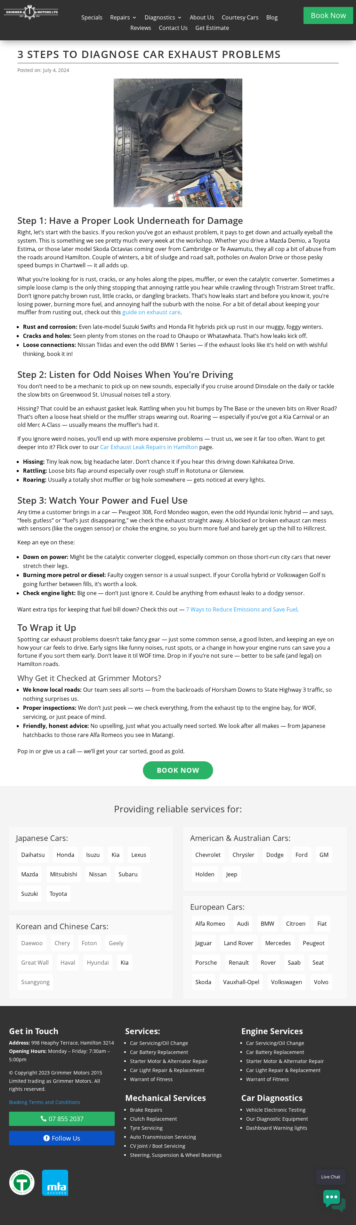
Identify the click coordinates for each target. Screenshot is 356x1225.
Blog (272, 18)
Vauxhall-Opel (241, 982)
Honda (65, 855)
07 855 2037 (66, 1118)
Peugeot (314, 943)
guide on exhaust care (151, 312)
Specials (92, 18)
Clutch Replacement (153, 1119)
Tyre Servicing (146, 1128)
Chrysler (243, 855)
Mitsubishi (63, 874)
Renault (239, 962)
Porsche (206, 962)
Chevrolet (208, 855)
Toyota (58, 894)
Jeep (231, 874)
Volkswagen (286, 982)
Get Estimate (212, 28)
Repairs (120, 18)
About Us (202, 18)
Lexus (138, 855)
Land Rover (238, 943)
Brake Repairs (146, 1109)
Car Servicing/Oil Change (159, 1043)
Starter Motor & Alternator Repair (169, 1061)
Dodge (275, 855)
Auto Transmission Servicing (163, 1137)
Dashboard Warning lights (276, 1128)
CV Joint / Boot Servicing (157, 1146)
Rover (268, 962)
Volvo (321, 982)
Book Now (328, 15)
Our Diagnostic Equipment (277, 1119)
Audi (243, 923)
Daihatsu (33, 855)
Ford (302, 855)
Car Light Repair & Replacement (167, 1070)
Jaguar (203, 943)
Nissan (98, 874)
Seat (318, 962)
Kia (116, 855)
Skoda (203, 982)
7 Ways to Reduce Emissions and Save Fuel (241, 609)
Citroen (296, 923)
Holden (205, 874)
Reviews (140, 28)
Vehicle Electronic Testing (276, 1109)
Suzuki (29, 894)
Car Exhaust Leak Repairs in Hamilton (149, 447)
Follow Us (66, 1138)
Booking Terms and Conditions (44, 1102)
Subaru (128, 874)
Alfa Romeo (210, 923)
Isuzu (93, 855)
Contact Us (173, 28)
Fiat (322, 923)
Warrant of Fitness (151, 1079)
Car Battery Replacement (159, 1052)
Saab (294, 962)
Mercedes (278, 943)
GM (324, 855)
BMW (267, 923)
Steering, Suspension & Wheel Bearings (176, 1155)
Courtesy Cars (240, 18)
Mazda (29, 874)
